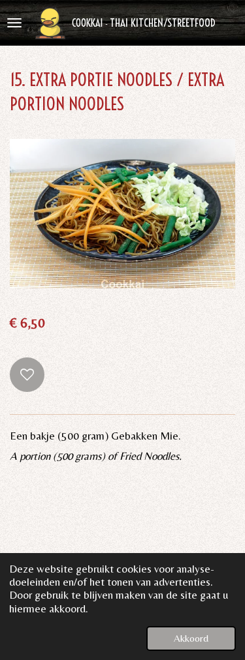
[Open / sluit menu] (14, 23)
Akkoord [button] (191, 638)
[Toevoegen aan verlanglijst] (27, 374)
